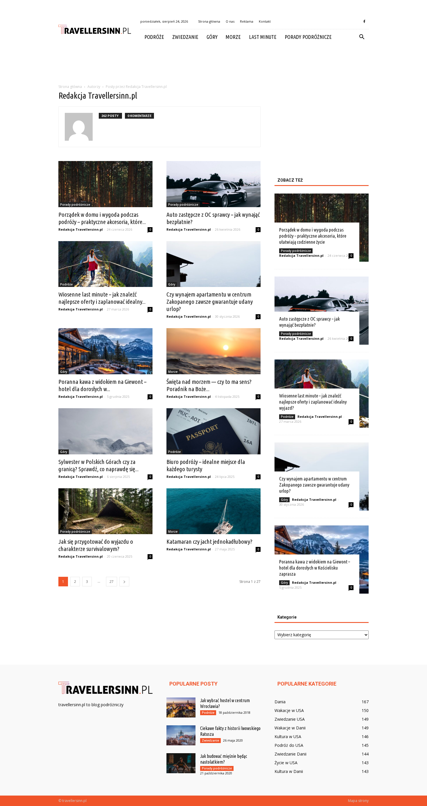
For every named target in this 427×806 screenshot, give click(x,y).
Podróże (154, 37)
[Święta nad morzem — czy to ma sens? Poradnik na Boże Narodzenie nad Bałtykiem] (213, 351)
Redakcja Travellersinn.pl (80, 229)
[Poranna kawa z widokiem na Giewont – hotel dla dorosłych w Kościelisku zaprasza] (105, 351)
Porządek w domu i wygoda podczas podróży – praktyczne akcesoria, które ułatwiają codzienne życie (312, 236)
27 (112, 581)
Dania (280, 701)
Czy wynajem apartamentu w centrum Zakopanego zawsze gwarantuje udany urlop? (209, 301)
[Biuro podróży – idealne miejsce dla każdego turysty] (213, 431)
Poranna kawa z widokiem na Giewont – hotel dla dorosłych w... (102, 385)
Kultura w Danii (288, 771)
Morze (233, 37)
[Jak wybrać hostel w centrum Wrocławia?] (180, 707)
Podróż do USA (288, 745)
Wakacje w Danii (290, 728)
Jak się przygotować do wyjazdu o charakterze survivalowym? (95, 545)
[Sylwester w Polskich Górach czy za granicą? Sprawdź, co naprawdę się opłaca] (105, 431)
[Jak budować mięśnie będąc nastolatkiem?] (180, 763)
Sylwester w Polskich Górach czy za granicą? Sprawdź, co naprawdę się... (98, 465)
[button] (362, 37)
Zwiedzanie (185, 37)
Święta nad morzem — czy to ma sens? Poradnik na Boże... (209, 385)
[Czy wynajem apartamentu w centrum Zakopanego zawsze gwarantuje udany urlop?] (213, 264)
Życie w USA (285, 762)
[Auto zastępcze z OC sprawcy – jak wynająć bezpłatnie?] (213, 184)
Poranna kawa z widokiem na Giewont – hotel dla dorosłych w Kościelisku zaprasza (314, 568)
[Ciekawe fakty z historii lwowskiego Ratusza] (180, 735)
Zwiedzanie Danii (290, 754)
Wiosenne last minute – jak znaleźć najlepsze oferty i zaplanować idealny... (102, 298)
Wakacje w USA (289, 710)
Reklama (246, 21)
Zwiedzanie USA (289, 719)
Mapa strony (358, 800)
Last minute (263, 37)
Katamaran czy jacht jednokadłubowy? (209, 541)
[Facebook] (364, 21)
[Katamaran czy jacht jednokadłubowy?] (213, 511)
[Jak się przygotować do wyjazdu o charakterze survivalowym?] (105, 511)
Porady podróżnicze (308, 37)
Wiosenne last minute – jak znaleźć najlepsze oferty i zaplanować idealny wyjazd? (313, 402)
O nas (230, 21)
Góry (212, 37)
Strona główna (209, 21)
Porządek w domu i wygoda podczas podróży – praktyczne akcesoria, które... (102, 218)
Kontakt (265, 21)
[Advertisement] (213, 65)
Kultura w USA (287, 736)
